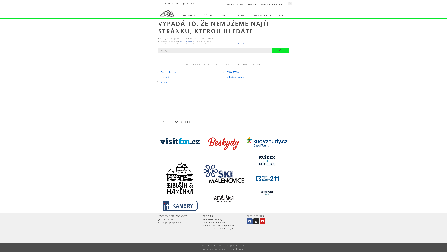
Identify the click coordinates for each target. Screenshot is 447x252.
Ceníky (250, 5)
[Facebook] (250, 221)
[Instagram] (256, 221)
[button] (290, 3)
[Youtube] (262, 221)
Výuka (241, 15)
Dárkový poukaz (235, 5)
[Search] (280, 50)
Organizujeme (261, 15)
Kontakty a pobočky (269, 5)
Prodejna (188, 15)
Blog (281, 15)
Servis (225, 15)
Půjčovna (207, 15)
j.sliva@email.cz (239, 44)
